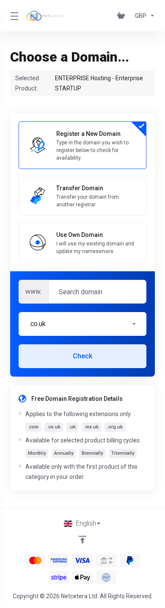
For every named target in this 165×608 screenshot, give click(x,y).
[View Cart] (123, 15)
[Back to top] (82, 539)
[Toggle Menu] (13, 15)
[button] (82, 324)
